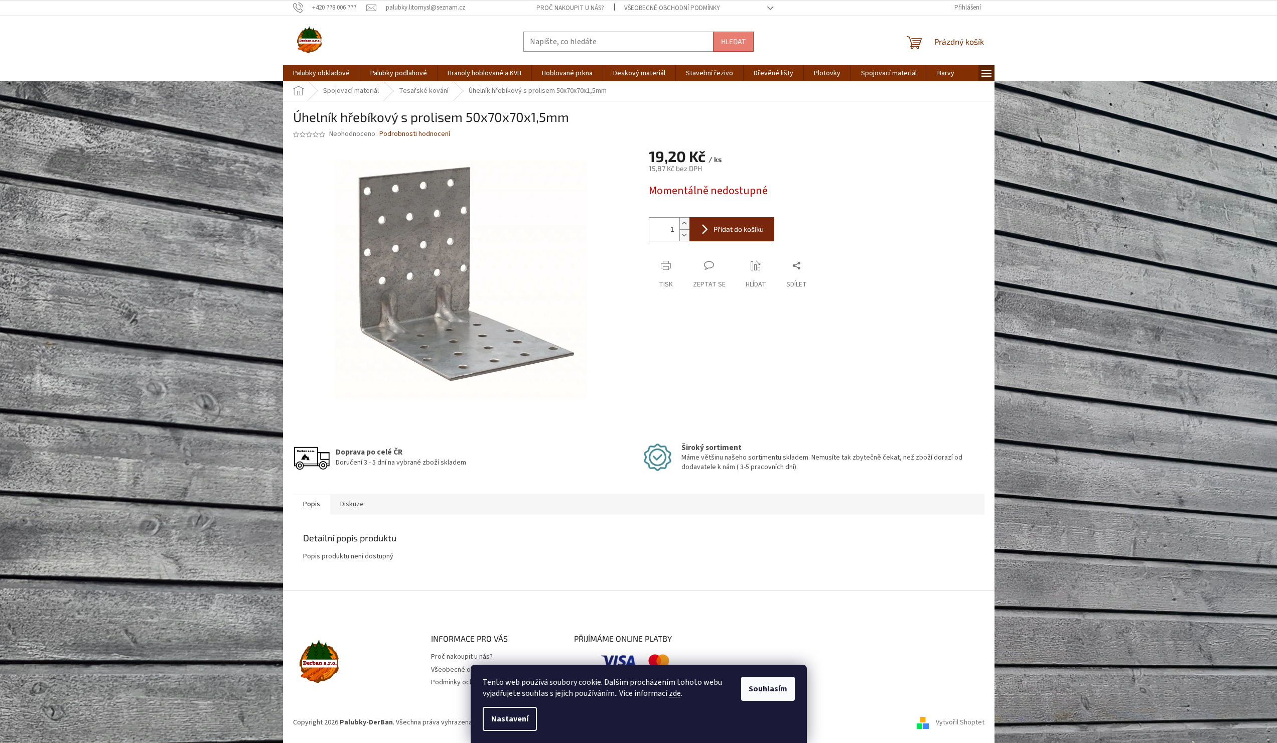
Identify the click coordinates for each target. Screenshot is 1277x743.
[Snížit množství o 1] (684, 235)
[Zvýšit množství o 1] (684, 223)
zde (675, 693)
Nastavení (509, 718)
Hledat (733, 41)
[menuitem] (321, 73)
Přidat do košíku (739, 229)
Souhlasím (768, 688)
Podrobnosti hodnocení (414, 134)
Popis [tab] (311, 504)
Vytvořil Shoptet (960, 722)
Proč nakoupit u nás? (570, 8)
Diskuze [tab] (352, 504)
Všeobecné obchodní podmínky (672, 8)
